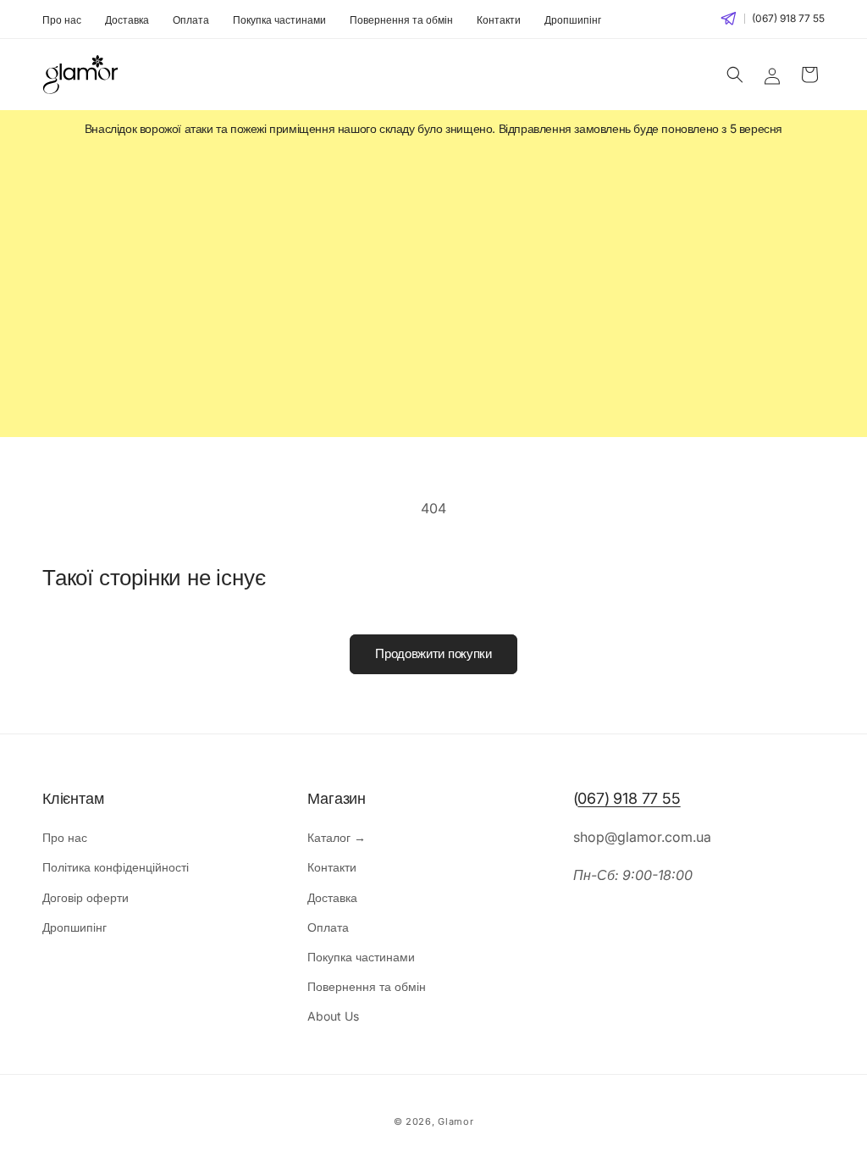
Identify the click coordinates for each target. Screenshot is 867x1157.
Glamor (455, 1121)
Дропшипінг (572, 20)
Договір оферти (85, 897)
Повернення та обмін (401, 20)
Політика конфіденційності (115, 867)
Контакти (499, 20)
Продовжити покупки (433, 653)
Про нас (61, 20)
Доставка (127, 20)
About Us (333, 1016)
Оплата (191, 20)
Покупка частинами (279, 20)
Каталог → (336, 837)
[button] (735, 74)
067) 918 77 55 (628, 798)
